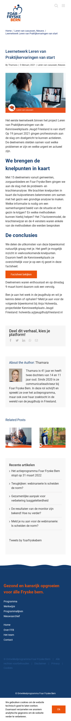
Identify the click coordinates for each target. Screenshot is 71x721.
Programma (10, 601)
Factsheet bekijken (21, 274)
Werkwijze (9, 606)
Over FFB (9, 630)
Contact (8, 639)
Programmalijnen (13, 611)
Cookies (8, 668)
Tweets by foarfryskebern (25, 540)
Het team (9, 634)
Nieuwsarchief (12, 616)
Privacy (55, 663)
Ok (58, 709)
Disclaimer (40, 663)
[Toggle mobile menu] (64, 5)
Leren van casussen (47, 65)
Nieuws (61, 65)
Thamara (12, 65)
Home (7, 624)
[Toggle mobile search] (56, 5)
